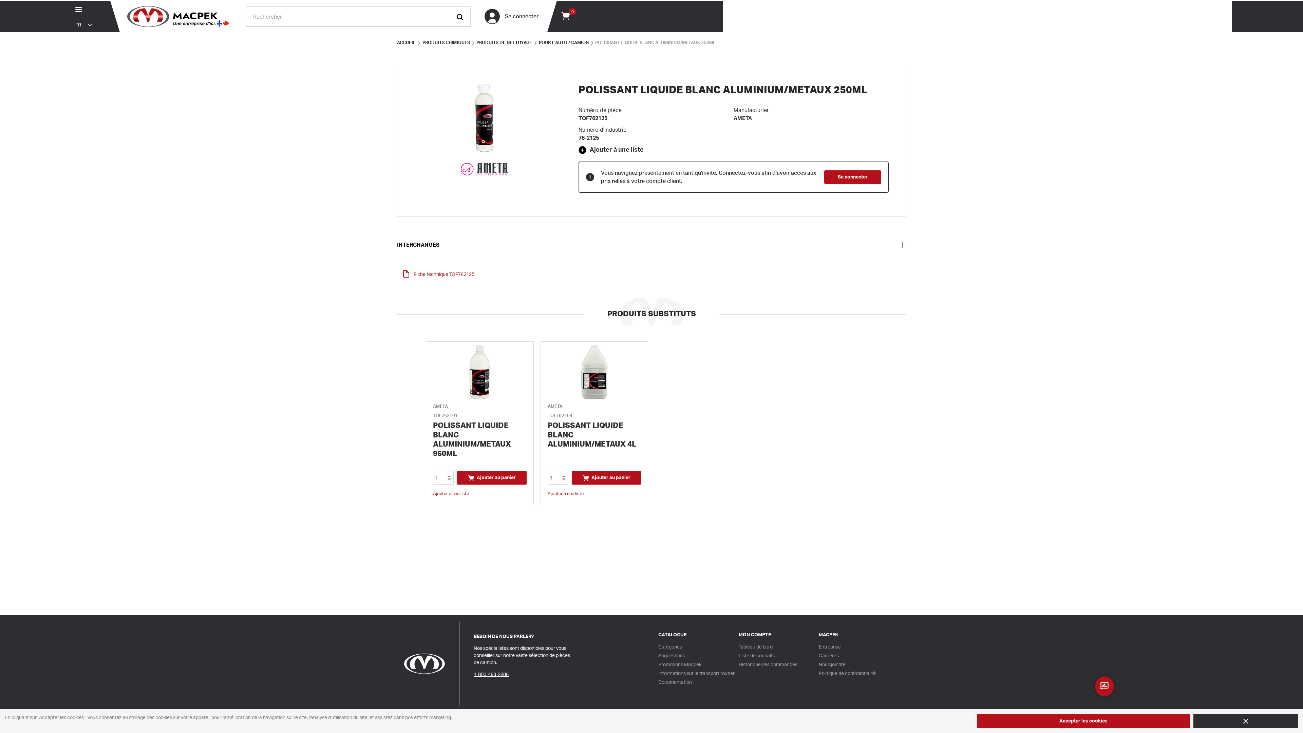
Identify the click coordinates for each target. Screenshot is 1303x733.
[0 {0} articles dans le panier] (565, 15)
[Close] (1245, 721)
